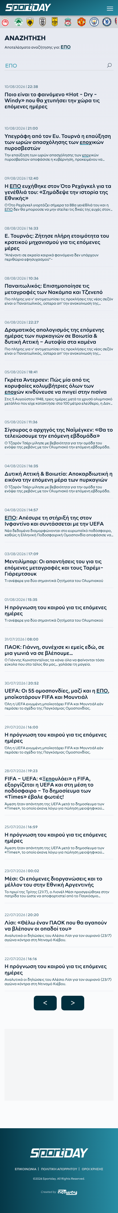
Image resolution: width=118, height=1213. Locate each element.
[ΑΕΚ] (31, 21)
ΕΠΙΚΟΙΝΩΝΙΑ (25, 1169)
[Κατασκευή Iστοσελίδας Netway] (67, 1192)
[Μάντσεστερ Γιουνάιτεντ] (81, 21)
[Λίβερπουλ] (69, 21)
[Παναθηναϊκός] (18, 21)
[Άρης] (56, 21)
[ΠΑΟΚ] (43, 21)
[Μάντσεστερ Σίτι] (94, 21)
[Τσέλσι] (106, 21)
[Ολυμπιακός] (6, 21)
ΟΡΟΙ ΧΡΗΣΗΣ (92, 1169)
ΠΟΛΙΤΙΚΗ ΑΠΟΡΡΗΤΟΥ (59, 1169)
